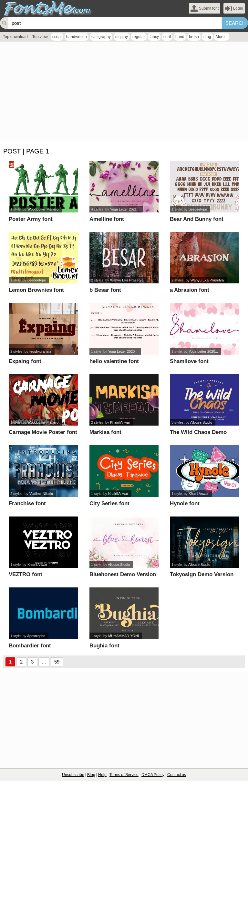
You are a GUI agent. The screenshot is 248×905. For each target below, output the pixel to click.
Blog (91, 774)
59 (56, 661)
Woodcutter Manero (42, 209)
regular (138, 36)
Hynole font (185, 503)
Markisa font (105, 432)
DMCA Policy (152, 774)
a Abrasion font (189, 290)
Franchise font (27, 503)
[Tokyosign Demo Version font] (204, 542)
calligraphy (101, 36)
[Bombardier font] (43, 613)
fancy (154, 36)
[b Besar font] (124, 258)
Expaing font (25, 361)
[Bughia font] (124, 613)
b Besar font (105, 290)
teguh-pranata (40, 351)
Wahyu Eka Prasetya (126, 280)
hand (179, 36)
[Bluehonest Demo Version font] (124, 542)
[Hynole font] (204, 471)
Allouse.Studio (201, 422)
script (57, 36)
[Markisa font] (124, 400)
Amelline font (106, 219)
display (121, 36)
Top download (15, 36)
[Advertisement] (124, 93)
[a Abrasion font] (204, 258)
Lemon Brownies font (36, 290)
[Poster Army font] (43, 186)
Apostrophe (36, 636)
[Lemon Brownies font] (43, 258)
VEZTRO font (25, 574)
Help (102, 774)
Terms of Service (124, 774)
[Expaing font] (43, 329)
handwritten (76, 36)
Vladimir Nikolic (41, 494)
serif (167, 36)
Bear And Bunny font (196, 219)
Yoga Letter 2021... (125, 209)
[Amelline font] (124, 186)
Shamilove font (189, 361)
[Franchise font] (43, 471)
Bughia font (104, 646)
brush (194, 36)
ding (207, 36)
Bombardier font (30, 646)
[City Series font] (124, 471)
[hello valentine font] (124, 329)
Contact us (176, 774)
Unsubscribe (73, 774)
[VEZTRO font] (43, 542)
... (44, 661)
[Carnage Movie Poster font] (43, 400)
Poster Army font (31, 219)
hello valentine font (114, 361)
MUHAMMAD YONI (123, 636)
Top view (40, 36)
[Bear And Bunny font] (204, 186)
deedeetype (198, 209)
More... (222, 36)
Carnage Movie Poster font (43, 432)
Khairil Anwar (120, 422)
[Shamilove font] (204, 329)
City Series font (109, 503)
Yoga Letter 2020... (123, 351)
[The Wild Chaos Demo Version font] (204, 400)
